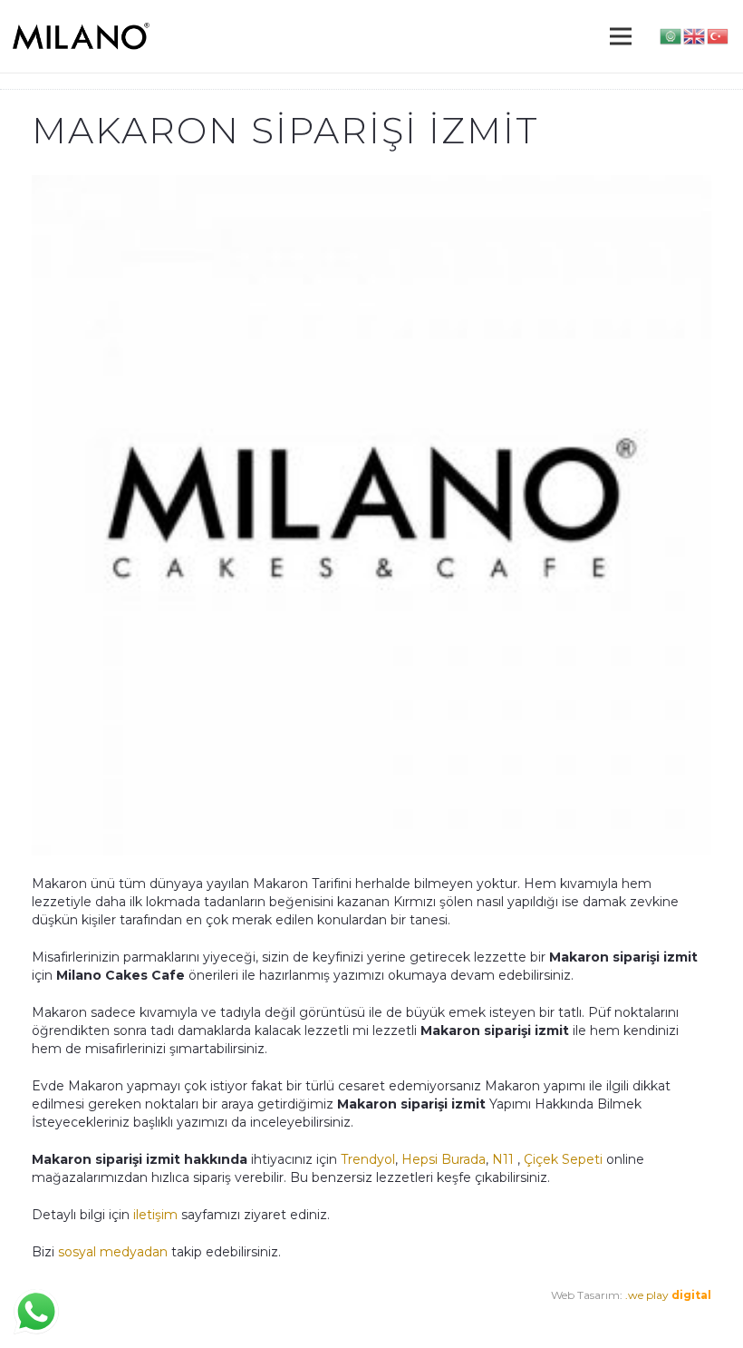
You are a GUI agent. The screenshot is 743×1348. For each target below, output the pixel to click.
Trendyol (368, 1159)
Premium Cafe (71, 1313)
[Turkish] (718, 35)
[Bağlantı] (81, 36)
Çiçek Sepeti (563, 1159)
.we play (668, 1295)
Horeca (245, 1313)
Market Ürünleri (172, 1313)
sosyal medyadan (113, 1252)
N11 (503, 1159)
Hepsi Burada (443, 1159)
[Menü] (621, 36)
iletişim (154, 1214)
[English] (695, 35)
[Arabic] (671, 35)
